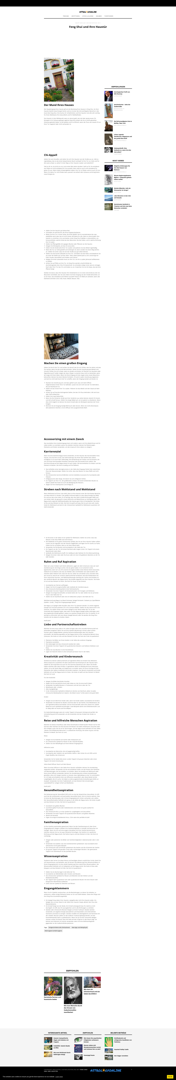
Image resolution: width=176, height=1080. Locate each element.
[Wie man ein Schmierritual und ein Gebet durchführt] (93, 982)
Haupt (77, 23)
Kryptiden (76, 16)
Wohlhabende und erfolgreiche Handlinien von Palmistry (123, 1040)
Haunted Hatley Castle (121, 1049)
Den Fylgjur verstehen (121, 1056)
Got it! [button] (170, 1076)
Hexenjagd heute (89, 1055)
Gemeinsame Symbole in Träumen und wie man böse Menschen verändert (123, 206)
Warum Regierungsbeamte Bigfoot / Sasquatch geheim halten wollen (122, 177)
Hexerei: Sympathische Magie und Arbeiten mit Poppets (61, 1040)
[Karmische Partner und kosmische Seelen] (53, 986)
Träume (66, 16)
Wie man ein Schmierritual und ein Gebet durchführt (92, 991)
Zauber (99, 16)
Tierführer (108, 16)
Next (103, 985)
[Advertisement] (72, 42)
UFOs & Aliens (87, 16)
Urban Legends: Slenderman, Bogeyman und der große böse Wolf (123, 136)
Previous (41, 985)
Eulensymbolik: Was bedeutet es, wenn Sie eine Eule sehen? (122, 150)
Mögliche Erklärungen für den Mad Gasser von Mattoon (122, 168)
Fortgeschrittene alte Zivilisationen (59, 927)
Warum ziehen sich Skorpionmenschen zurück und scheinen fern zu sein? (92, 1047)
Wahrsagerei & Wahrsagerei (53, 931)
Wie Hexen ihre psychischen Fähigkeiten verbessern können (92, 1040)
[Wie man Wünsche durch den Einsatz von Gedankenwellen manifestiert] (73, 990)
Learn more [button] (59, 1076)
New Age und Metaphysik (88, 23)
